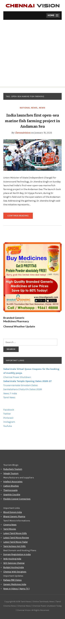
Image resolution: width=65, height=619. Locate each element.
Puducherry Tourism (12, 469)
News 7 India (10, 393)
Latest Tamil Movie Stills (15, 533)
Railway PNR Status (12, 580)
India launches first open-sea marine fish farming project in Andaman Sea (32, 121)
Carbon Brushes (11, 486)
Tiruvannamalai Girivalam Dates (20, 385)
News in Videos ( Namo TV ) (16, 588)
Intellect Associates (12, 481)
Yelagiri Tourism (10, 473)
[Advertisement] (32, 53)
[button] (53, 15)
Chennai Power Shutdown (17, 377)
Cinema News (9, 524)
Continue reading (20, 216)
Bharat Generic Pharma (14, 516)
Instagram (9, 421)
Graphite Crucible (11, 494)
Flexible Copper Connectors (16, 499)
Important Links (15, 360)
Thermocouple (10, 490)
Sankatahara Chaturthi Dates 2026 (22, 389)
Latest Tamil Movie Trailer (15, 542)
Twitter (7, 413)
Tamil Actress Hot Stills (14, 546)
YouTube (7, 426)
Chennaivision (22, 132)
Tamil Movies (9, 529)
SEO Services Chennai (13, 563)
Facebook (8, 409)
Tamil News (9, 397)
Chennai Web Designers (14, 571)
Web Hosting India (12, 558)
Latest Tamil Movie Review (16, 537)
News (42, 108)
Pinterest (8, 417)
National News (29, 108)
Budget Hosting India (13, 567)
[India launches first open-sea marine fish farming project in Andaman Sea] (32, 155)
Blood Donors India (12, 512)
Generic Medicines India (14, 584)
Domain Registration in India (17, 554)
